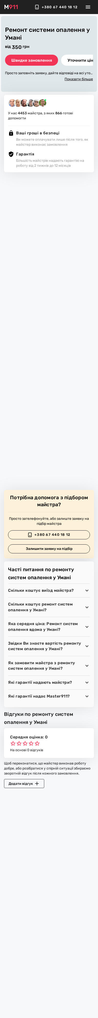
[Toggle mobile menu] (88, 7)
